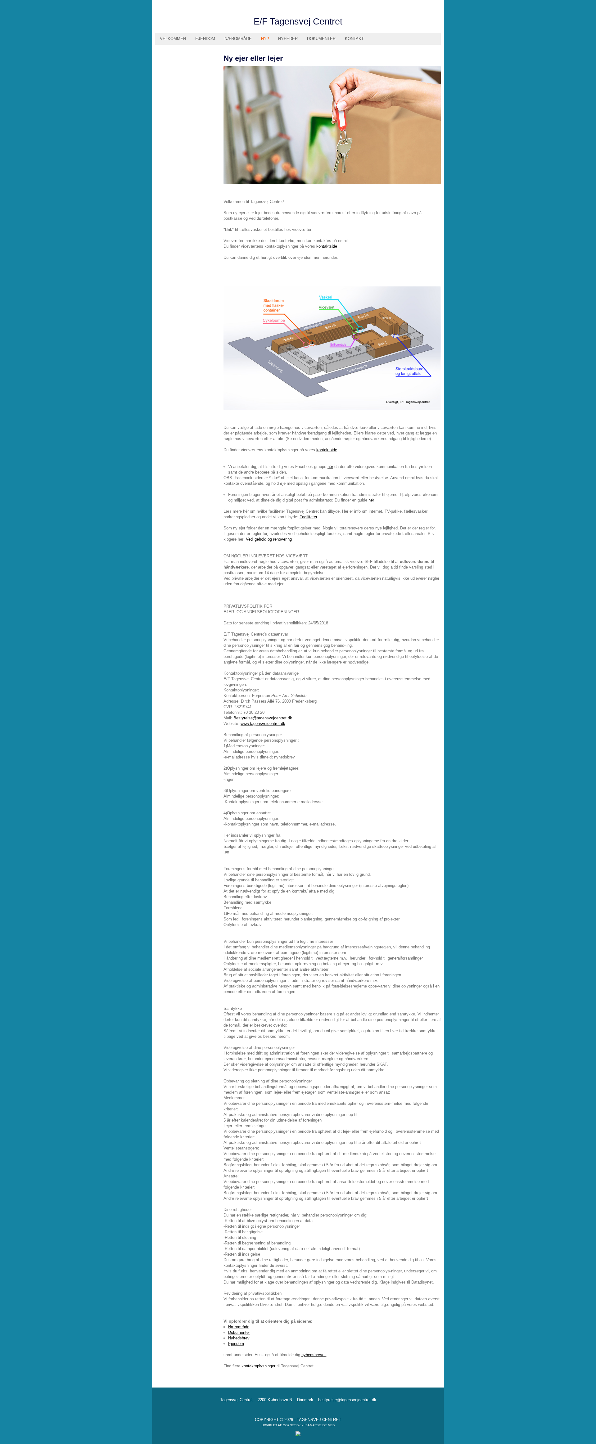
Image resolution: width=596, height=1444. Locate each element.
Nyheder (288, 38)
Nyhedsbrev (239, 1338)
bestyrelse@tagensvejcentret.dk (347, 1399)
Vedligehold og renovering (269, 539)
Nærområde (238, 38)
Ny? (265, 38)
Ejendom (205, 38)
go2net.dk (292, 1425)
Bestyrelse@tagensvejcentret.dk (262, 718)
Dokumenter (321, 38)
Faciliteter (308, 517)
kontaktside (326, 246)
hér (330, 466)
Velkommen (173, 38)
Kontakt (354, 38)
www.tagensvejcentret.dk (263, 723)
